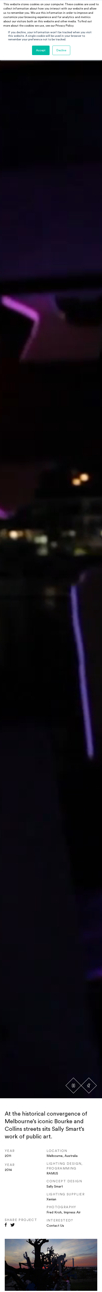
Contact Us (55, 1225)
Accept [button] (41, 50)
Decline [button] (61, 50)
